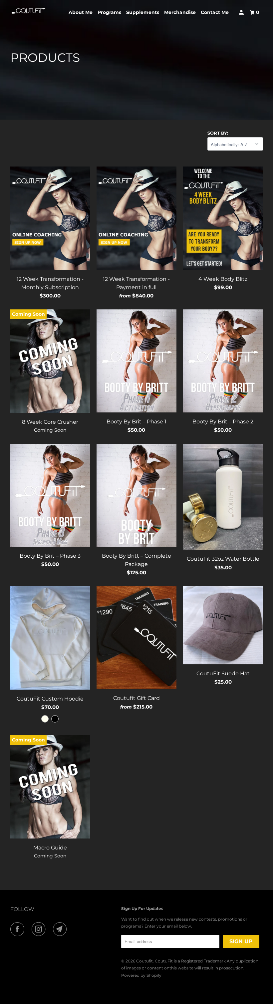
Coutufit (144, 960)
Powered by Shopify (141, 975)
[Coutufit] (28, 11)
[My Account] (242, 12)
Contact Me (215, 12)
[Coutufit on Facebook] (18, 929)
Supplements (142, 12)
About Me (81, 12)
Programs (109, 12)
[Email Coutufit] (61, 929)
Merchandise (180, 12)
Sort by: (217, 133)
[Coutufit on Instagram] (40, 929)
